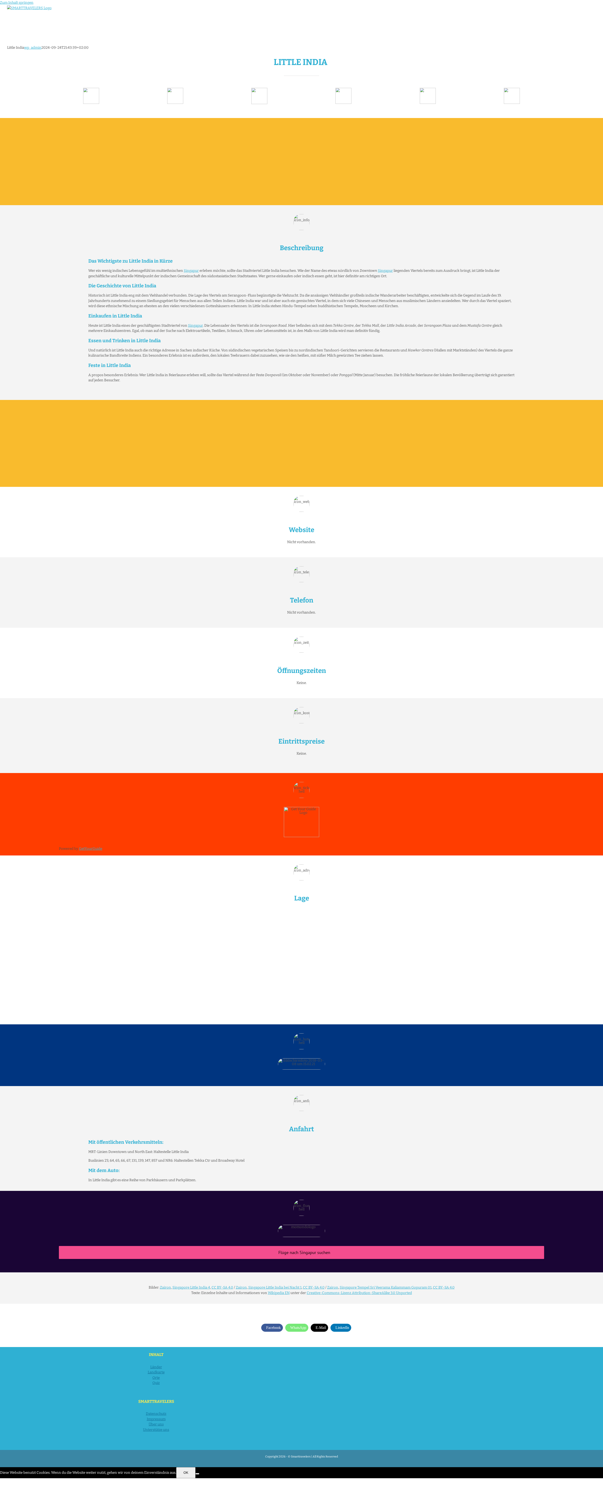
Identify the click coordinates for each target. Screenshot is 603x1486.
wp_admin (32, 47)
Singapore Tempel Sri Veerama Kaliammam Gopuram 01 (386, 1287)
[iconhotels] (512, 89)
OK (185, 1472)
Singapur (191, 271)
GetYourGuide (90, 849)
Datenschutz (156, 1414)
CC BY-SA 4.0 (222, 1287)
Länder (156, 1367)
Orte (156, 1378)
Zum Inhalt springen (16, 2)
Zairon (165, 1287)
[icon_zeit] (175, 89)
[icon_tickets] (428, 89)
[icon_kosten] (259, 89)
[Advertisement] (301, 162)
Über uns (156, 1424)
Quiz (156, 1383)
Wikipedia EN (279, 1293)
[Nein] (197, 1473)
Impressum (156, 1419)
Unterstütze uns (156, 1430)
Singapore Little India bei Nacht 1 (275, 1287)
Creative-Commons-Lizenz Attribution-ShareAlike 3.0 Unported (359, 1293)
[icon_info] (91, 89)
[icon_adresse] (343, 89)
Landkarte (156, 1372)
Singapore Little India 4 (191, 1287)
